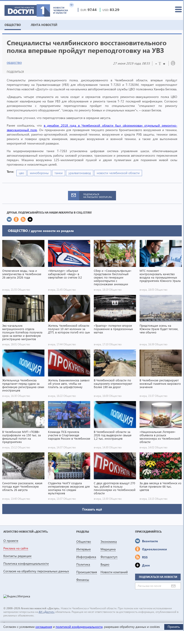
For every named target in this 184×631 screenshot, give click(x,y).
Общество (14, 63)
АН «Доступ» (47, 612)
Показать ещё (92, 509)
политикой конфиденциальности (79, 627)
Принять (174, 627)
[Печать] (173, 64)
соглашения (43, 627)
